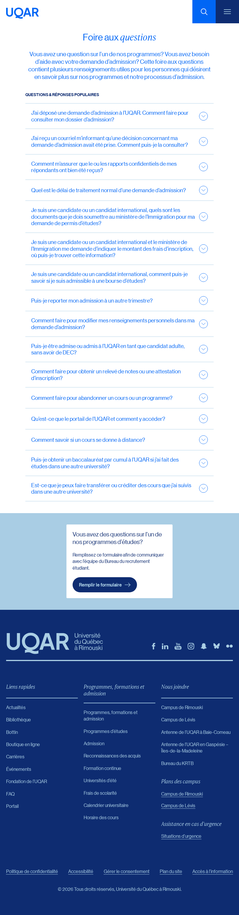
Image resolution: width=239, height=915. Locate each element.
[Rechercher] (204, 11)
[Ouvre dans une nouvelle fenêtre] (153, 646)
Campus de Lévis (178, 805)
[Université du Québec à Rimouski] (22, 13)
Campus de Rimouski (182, 794)
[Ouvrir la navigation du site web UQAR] (227, 11)
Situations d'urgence (181, 836)
